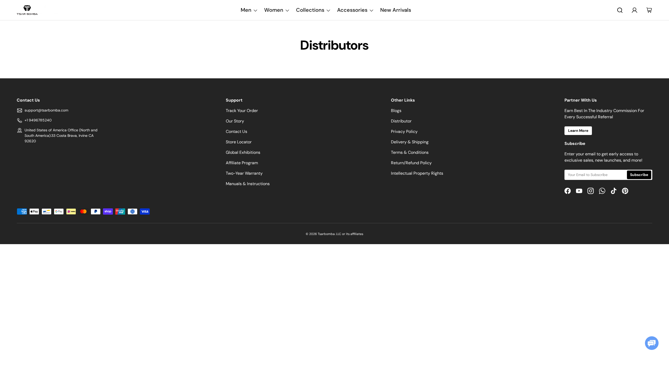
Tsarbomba (326, 234)
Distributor (401, 121)
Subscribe (639, 174)
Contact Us (236, 131)
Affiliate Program (242, 163)
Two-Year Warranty (244, 173)
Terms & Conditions (410, 152)
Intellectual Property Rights (417, 173)
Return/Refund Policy (411, 163)
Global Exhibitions (243, 152)
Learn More (578, 130)
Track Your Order (242, 110)
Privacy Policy (404, 131)
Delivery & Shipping (410, 142)
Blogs (396, 110)
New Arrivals (395, 10)
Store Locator (239, 142)
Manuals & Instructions (248, 183)
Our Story (235, 121)
